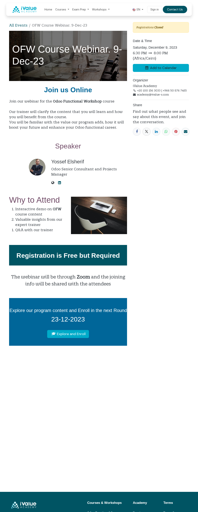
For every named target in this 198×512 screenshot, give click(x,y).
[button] (161, 68)
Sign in (154, 9)
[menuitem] (48, 9)
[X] (146, 132)
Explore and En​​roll (71, 334)
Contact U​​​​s (175, 9)
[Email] (185, 132)
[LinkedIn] (156, 132)
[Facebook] (137, 132)
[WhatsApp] (166, 132)
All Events (18, 25)
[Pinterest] (176, 132)
